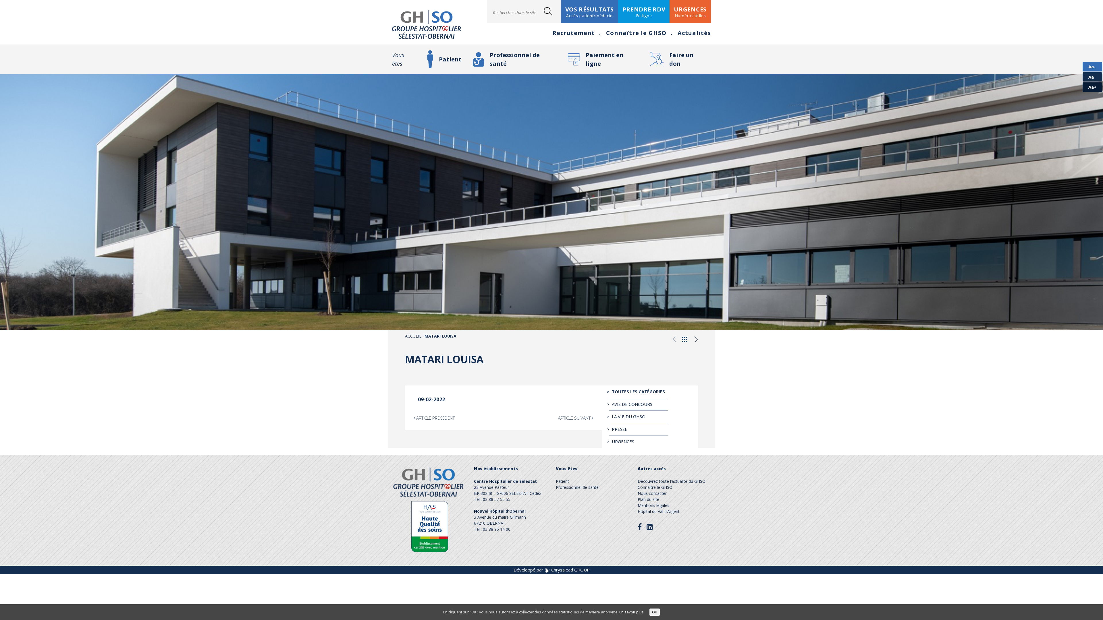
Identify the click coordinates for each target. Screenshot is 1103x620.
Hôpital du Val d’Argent (659, 511)
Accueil (413, 336)
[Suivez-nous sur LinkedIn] (650, 527)
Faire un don (681, 59)
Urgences (623, 441)
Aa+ (1092, 87)
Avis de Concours (632, 404)
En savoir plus (631, 612)
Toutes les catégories (638, 391)
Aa (1091, 77)
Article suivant (575, 418)
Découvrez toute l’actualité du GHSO (671, 481)
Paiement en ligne (605, 59)
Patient (450, 59)
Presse (619, 429)
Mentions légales (653, 505)
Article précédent (435, 418)
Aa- (1092, 66)
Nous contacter (652, 493)
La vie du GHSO (628, 416)
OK (654, 612)
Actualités (694, 33)
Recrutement (573, 33)
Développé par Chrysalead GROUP (552, 570)
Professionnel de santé (515, 59)
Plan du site (648, 499)
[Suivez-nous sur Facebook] (640, 527)
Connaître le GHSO (636, 33)
